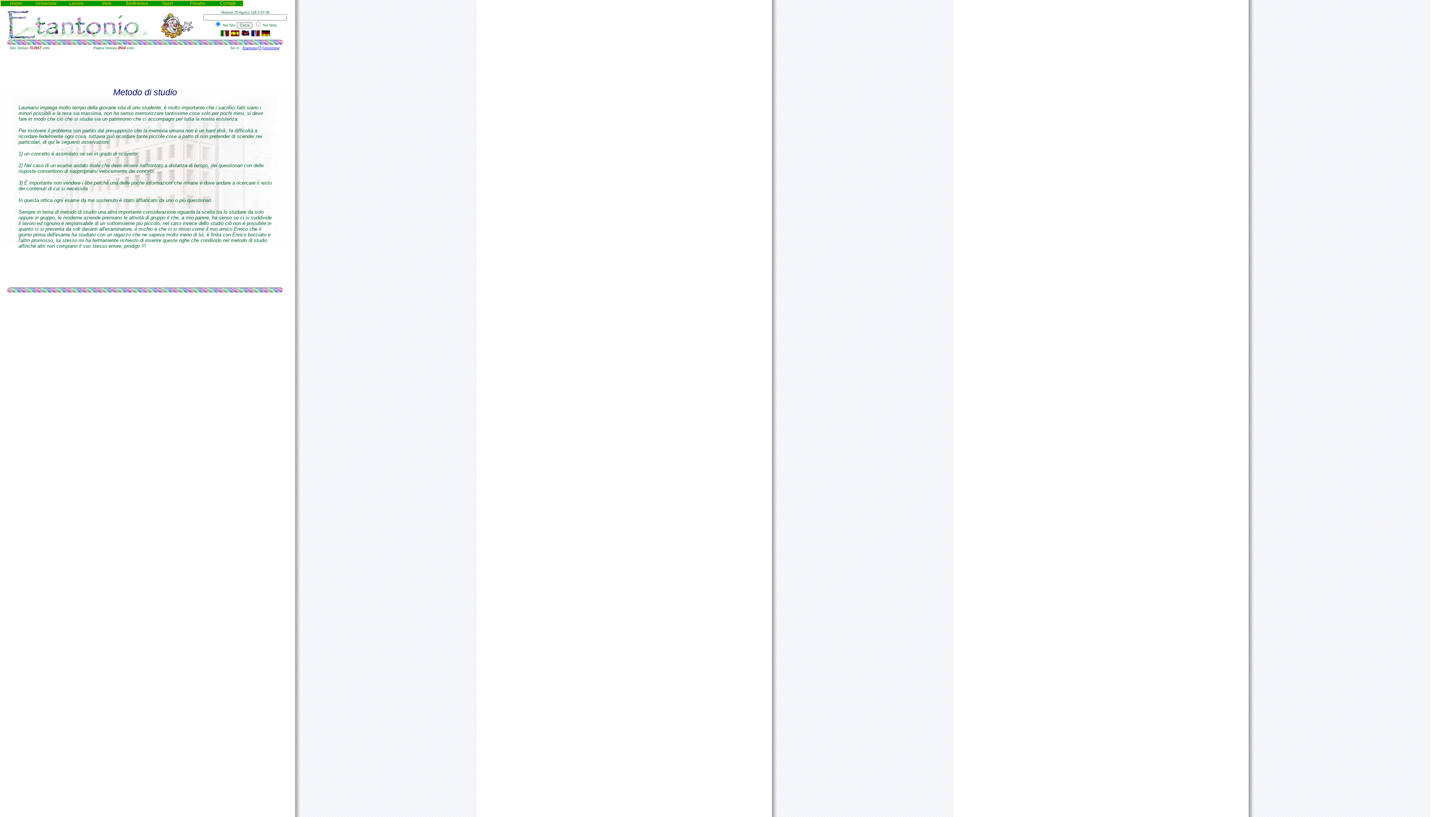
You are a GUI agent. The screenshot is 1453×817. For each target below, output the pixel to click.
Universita (271, 48)
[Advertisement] (145, 69)
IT (260, 48)
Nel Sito (228, 25)
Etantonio (250, 48)
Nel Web (269, 25)
